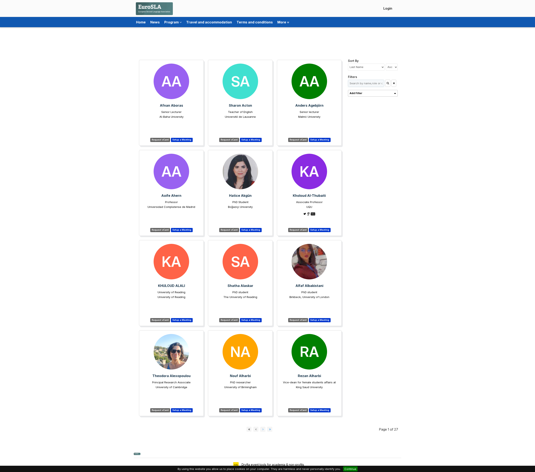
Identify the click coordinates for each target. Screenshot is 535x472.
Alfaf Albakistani (309, 286)
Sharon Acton (240, 105)
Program (172, 22)
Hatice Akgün (240, 195)
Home (141, 22)
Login (387, 8)
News (155, 22)
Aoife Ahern (171, 195)
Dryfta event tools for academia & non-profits (272, 464)
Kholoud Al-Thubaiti (309, 195)
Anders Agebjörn (309, 105)
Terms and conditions (255, 22)
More (282, 22)
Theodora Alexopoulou (171, 376)
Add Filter (356, 93)
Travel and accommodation (209, 22)
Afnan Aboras (171, 105)
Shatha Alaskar (240, 286)
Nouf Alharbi (240, 376)
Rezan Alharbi (309, 376)
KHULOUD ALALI (171, 286)
